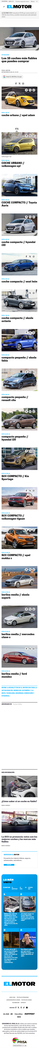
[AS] (12, 1014)
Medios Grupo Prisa (19, 1045)
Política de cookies (26, 1000)
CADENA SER (30, 888)
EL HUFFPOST (15, 888)
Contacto (23, 1002)
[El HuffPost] (29, 1014)
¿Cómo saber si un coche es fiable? (19, 801)
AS (25, 887)
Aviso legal (12, 997)
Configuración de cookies (13, 1000)
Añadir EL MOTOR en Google (14, 77)
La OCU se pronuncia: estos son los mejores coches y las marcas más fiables (19, 839)
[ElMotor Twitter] (18, 1008)
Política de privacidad (23, 997)
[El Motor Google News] (27, 1008)
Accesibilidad (15, 1002)
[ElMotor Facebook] (15, 1008)
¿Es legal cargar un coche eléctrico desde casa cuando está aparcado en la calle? (27, 917)
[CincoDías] (18, 1014)
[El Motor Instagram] (21, 1008)
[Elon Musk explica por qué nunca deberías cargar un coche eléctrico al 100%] (28, 947)
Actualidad (5, 55)
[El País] (6, 1014)
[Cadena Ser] (19, 1017)
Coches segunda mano (22, 1)
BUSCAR (9, 864)
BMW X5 (11, 1)
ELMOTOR (6, 887)
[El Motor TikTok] (24, 1008)
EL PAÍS (21, 888)
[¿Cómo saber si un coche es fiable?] (19, 787)
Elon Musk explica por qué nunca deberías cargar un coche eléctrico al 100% (27, 953)
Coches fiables (17, 704)
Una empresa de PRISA (19, 1040)
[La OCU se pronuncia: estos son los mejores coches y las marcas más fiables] (19, 822)
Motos (33, 1)
